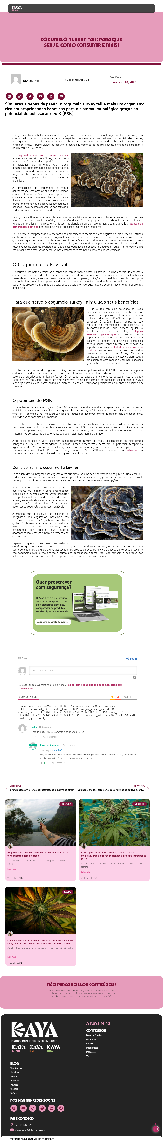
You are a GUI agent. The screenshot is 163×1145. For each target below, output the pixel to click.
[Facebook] (60, 1108)
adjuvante (132, 450)
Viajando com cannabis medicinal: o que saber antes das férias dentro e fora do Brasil (38, 854)
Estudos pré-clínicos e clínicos (115, 348)
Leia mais (11, 869)
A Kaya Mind (98, 1023)
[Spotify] (42, 1108)
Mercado (14, 1076)
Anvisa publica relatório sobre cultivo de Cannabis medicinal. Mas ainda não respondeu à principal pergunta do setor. (113, 855)
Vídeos (89, 1056)
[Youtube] (23, 1108)
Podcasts (91, 1051)
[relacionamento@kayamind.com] (12, 1129)
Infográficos (92, 1047)
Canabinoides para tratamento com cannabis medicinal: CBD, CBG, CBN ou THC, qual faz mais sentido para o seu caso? (40, 942)
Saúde (13, 1092)
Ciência (14, 1088)
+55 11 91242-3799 (23, 1125)
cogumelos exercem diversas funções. (43, 155)
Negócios (15, 1080)
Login (133, 658)
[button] (9, 96)
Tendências (16, 1068)
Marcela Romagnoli (50, 745)
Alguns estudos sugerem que (115, 332)
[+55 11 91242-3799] (12, 1125)
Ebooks (89, 1043)
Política (14, 1084)
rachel (58, 750)
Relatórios (91, 1039)
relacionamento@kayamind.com (29, 1130)
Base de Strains (94, 1035)
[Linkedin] (51, 1108)
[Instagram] (13, 1108)
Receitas (14, 1072)
